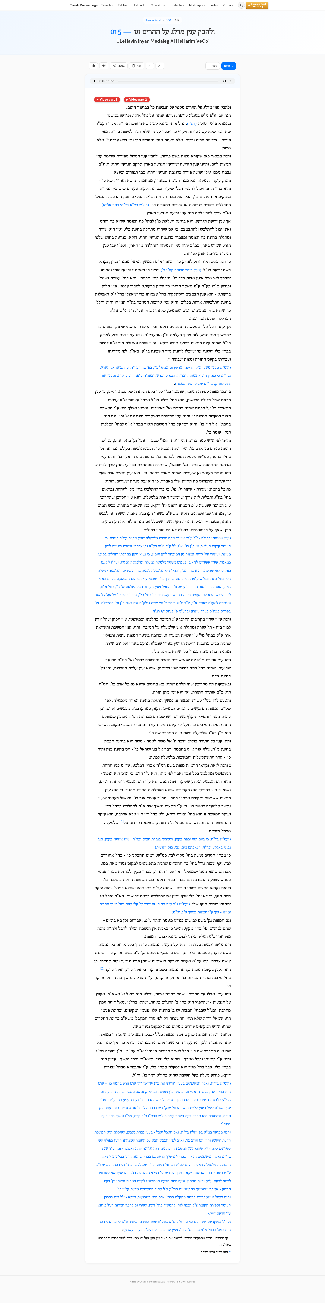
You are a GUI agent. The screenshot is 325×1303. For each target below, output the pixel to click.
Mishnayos (197, 5)
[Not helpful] (103, 65)
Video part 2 (138, 99)
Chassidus (158, 5)
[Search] (241, 5)
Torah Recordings (84, 5)
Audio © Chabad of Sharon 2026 (147, 1281)
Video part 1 (108, 99)
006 (168, 20)
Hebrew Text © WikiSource (181, 1281)
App (139, 65)
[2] (102, 968)
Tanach (107, 5)
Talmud (139, 5)
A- (150, 65)
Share (121, 65)
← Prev (212, 66)
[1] (122, 821)
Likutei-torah (154, 20)
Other (228, 5)
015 (177, 20)
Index (214, 5)
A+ (160, 65)
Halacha (178, 5)
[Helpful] (93, 65)
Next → (228, 66)
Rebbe (123, 5)
